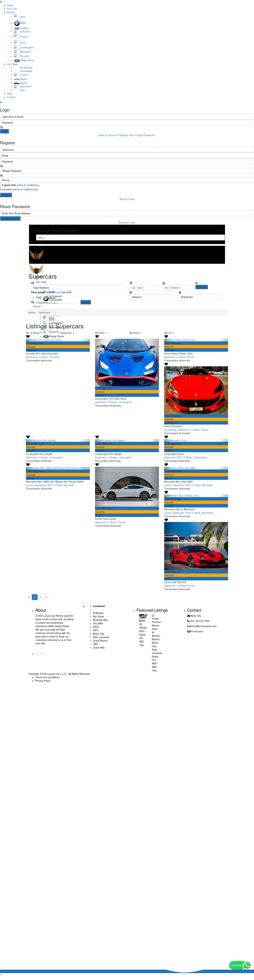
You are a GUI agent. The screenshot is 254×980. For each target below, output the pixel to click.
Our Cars (12, 8)
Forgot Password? (145, 135)
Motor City (155, 644)
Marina (155, 639)
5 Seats (188, 457)
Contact (11, 97)
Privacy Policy (42, 680)
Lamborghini (125, 402)
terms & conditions (28, 185)
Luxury (29, 485)
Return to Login (127, 222)
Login (4, 131)
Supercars (31, 357)
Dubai (142, 634)
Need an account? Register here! (116, 135)
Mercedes (69, 485)
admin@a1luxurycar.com (203, 626)
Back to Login (127, 199)
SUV (179, 457)
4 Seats (112, 522)
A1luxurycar (196, 631)
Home (10, 5)
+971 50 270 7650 (200, 621)
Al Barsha (156, 634)
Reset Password (10, 218)
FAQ (9, 93)
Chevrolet (54, 357)
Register (6, 195)
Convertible (170, 429)
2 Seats (43, 357)
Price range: (38, 292)
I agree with (20, 185)
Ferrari (191, 357)
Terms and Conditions (47, 677)
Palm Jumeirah (157, 651)
